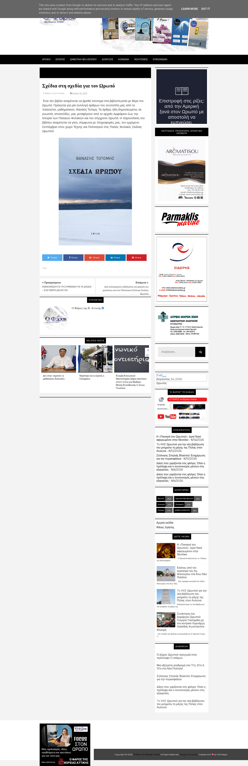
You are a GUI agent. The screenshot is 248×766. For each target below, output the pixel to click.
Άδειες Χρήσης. (165, 527)
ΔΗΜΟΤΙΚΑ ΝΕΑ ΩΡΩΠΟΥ (83, 59)
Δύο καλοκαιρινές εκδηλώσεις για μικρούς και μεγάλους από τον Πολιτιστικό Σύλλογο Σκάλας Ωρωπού (125, 290)
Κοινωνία (161, 504)
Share (74, 257)
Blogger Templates (189, 754)
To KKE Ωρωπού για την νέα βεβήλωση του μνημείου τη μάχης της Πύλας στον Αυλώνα (180, 447)
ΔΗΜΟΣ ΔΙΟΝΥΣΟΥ (182, 510)
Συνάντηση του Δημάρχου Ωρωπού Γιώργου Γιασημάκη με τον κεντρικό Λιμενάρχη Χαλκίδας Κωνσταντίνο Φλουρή (181, 622)
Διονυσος (107, 59)
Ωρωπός (161, 383)
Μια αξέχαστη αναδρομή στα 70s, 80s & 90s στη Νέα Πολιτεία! (180, 667)
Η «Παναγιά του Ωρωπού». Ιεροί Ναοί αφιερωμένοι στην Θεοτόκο (178, 438)
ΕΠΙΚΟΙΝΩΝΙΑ (160, 59)
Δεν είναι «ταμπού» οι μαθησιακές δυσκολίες (54, 377)
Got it (205, 8)
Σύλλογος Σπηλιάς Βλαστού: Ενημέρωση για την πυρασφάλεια (180, 457)
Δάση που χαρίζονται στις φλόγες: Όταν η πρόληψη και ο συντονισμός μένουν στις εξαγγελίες (180, 466)
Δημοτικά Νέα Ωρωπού (184, 498)
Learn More (189, 8)
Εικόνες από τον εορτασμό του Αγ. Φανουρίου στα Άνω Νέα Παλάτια (192, 572)
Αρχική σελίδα (164, 522)
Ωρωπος (60, 59)
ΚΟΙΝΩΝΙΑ (123, 59)
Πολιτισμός (179, 504)
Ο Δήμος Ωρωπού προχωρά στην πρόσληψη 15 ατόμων (177, 656)
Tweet (53, 257)
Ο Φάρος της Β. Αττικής (86, 308)
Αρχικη (46, 59)
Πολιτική (161, 510)
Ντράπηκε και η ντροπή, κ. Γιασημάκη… (92, 377)
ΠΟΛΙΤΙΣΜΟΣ (141, 59)
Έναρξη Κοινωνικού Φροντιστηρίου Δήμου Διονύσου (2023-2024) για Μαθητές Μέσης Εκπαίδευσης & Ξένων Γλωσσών (131, 381)
